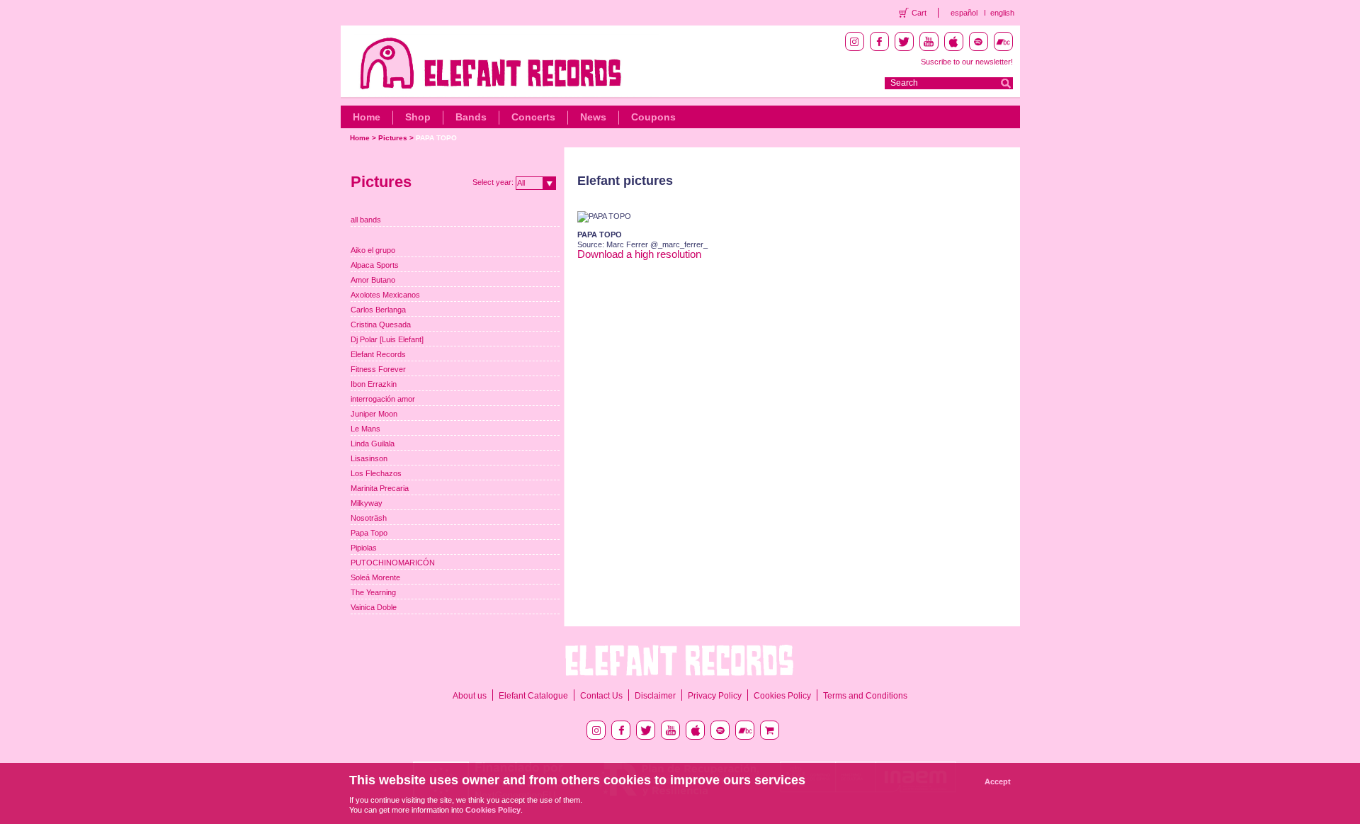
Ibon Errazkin (374, 384)
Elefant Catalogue (533, 696)
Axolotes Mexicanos (385, 294)
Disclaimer (655, 696)
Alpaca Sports (375, 265)
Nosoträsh (369, 518)
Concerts (533, 117)
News (593, 117)
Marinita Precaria (380, 488)
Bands (471, 117)
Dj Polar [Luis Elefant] (387, 339)
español (964, 13)
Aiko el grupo (373, 250)
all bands (366, 219)
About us (470, 696)
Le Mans (365, 428)
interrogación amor (383, 399)
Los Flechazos (376, 473)
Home (366, 117)
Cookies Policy (782, 696)
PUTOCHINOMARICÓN (393, 562)
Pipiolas (364, 547)
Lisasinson (369, 458)
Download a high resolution (639, 254)
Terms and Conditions (865, 696)
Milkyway (366, 503)
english (1002, 13)
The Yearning (373, 592)
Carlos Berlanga (378, 309)
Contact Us (601, 696)
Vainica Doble (374, 607)
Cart (919, 13)
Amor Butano (373, 280)
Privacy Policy (715, 696)
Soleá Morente (375, 577)
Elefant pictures (625, 181)
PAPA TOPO (436, 138)
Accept (998, 781)
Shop (418, 117)
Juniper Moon (374, 414)
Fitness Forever (378, 369)
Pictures (392, 138)
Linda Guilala (373, 443)
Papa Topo (369, 533)
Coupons (653, 117)
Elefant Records (378, 354)
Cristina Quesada (381, 324)
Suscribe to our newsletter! (967, 61)
